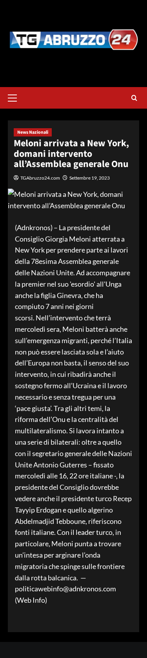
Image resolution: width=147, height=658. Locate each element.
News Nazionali (32, 132)
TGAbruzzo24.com (40, 178)
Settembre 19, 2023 (89, 178)
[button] (16, 97)
